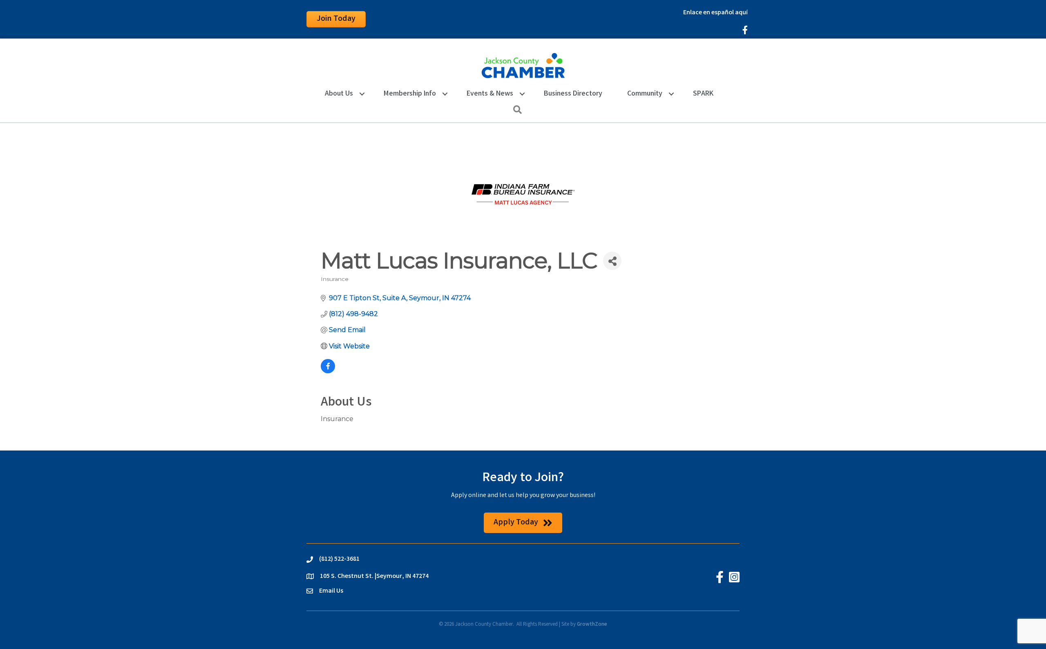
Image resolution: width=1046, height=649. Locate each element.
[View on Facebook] (328, 371)
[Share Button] (612, 261)
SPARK (703, 94)
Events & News (490, 94)
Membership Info (410, 94)
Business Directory (573, 94)
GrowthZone (592, 625)
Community (644, 94)
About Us (339, 94)
